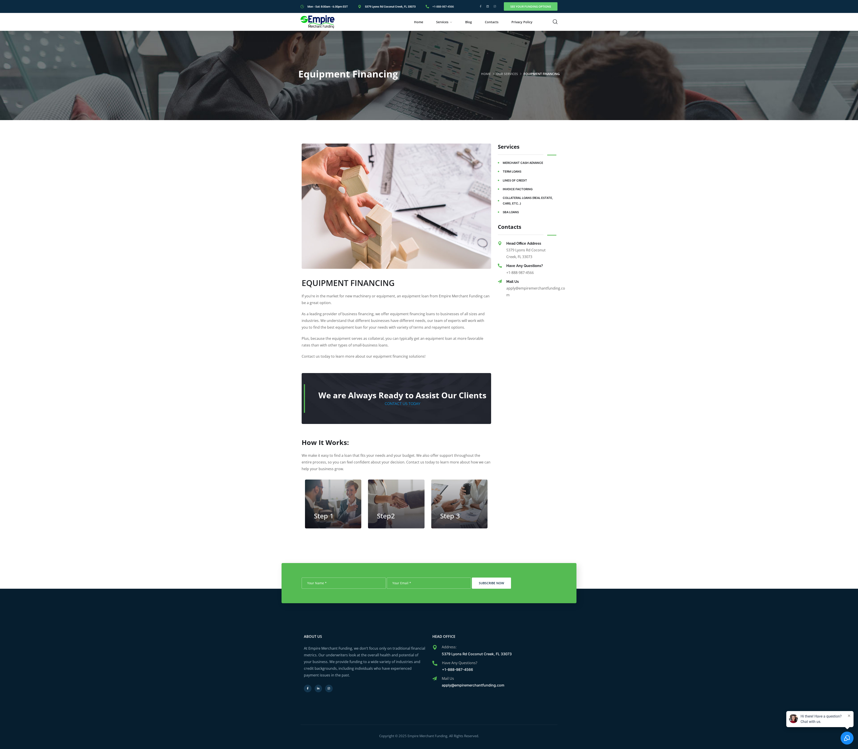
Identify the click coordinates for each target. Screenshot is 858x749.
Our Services (507, 74)
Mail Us (512, 282)
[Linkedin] (487, 6)
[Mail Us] (500, 282)
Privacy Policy (521, 22)
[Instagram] (495, 6)
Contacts (491, 22)
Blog (468, 22)
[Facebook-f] (480, 6)
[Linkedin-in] (318, 688)
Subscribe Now (491, 583)
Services (442, 22)
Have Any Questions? (524, 266)
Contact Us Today (402, 404)
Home (418, 22)
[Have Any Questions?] (500, 266)
